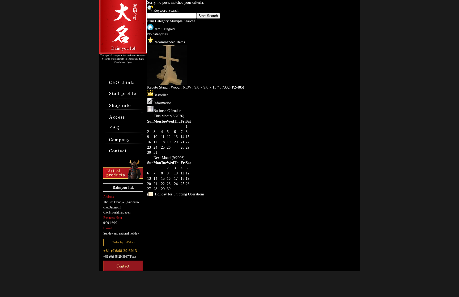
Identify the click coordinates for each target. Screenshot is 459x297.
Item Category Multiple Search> (171, 21)
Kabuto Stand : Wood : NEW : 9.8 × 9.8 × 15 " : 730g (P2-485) (195, 87)
